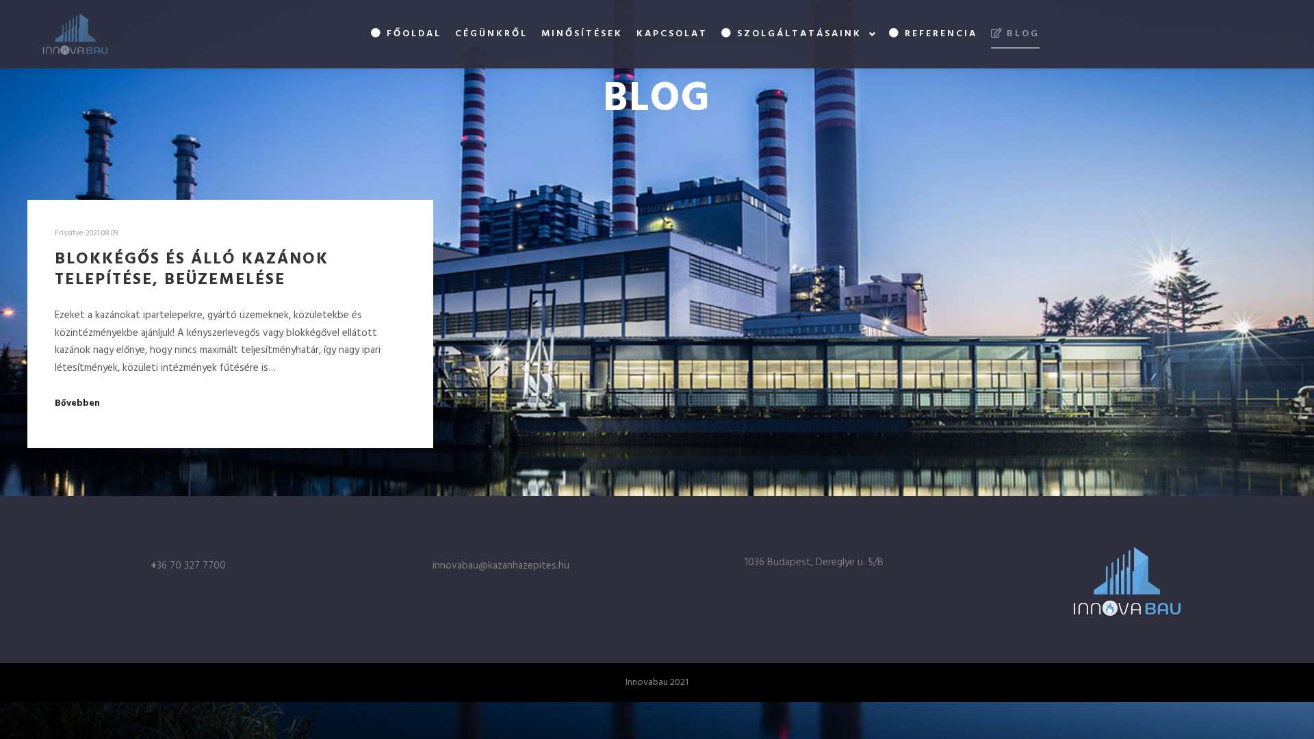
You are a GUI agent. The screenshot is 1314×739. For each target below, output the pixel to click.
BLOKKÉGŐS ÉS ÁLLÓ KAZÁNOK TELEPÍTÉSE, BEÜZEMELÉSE (191, 270)
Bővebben (77, 404)
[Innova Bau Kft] (75, 34)
